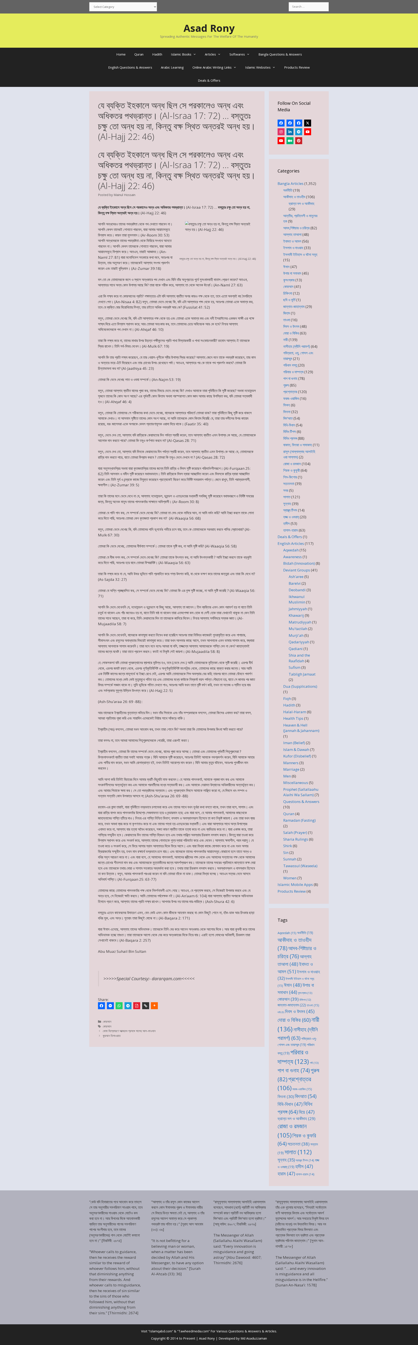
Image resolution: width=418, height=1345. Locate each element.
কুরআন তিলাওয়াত (112, 1036)
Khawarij (296, 615)
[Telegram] (128, 1005)
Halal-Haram (294, 711)
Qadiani (296, 648)
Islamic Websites (258, 67)
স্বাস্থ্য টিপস (290, 510)
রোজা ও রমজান (292, 463)
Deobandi (297, 589)
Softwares (237, 54)
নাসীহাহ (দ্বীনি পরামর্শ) (296, 346)
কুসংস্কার (289, 279)
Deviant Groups (296, 570)
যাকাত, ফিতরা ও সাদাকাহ (297, 444)
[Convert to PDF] (136, 1005)
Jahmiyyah (298, 608)
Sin (285, 852)
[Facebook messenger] (110, 1005)
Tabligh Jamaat (302, 674)
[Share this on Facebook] (101, 1005)
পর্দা (314, 1063)
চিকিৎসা (287, 293)
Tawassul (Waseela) (300, 865)
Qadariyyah (299, 641)
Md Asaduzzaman (254, 1338)
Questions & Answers (301, 801)
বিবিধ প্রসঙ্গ (290, 438)
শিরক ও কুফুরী (291, 470)
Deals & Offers (209, 80)
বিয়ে (307, 1112)
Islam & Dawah (296, 749)
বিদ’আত (288, 418)
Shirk (287, 845)
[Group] (298, 123)
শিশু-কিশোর (290, 477)
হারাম (286, 1173)
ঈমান (286, 266)
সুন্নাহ (287, 503)
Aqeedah (291, 550)
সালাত (286, 496)
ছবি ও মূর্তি (289, 299)
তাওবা (286, 319)
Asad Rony (209, 28)
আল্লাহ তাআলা (292, 234)
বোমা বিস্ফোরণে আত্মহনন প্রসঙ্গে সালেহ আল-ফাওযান (129, 1031)
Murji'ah (296, 635)
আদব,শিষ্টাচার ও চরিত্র (296, 227)
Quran (138, 54)
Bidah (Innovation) (299, 563)
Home (121, 54)
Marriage (291, 769)
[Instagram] (281, 131)
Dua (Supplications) (300, 686)
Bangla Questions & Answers (280, 54)
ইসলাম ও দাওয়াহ (293, 247)
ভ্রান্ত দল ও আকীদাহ (301, 203)
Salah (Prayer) (295, 832)
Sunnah (289, 859)
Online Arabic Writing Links (212, 67)
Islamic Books (181, 54)
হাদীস (286, 523)
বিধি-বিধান (289, 424)
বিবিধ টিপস (289, 431)
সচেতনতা (288, 483)
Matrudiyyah (300, 622)
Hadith (157, 54)
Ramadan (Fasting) (299, 820)
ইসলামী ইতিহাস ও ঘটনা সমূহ (300, 254)
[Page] (290, 123)
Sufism (294, 667)
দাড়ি (281, 1012)
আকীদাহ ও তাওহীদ (294, 196)
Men (287, 776)
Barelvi (295, 583)
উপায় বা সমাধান (292, 273)
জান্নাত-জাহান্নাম (294, 306)
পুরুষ (286, 385)
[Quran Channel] (281, 140)
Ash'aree (296, 576)
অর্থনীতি (287, 190)
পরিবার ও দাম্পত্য (293, 371)
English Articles (291, 543)
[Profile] (281, 123)
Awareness (292, 556)
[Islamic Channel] (307, 131)
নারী (285, 339)
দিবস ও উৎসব (291, 326)
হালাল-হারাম (290, 530)
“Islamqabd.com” (160, 1331)
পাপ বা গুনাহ (290, 378)
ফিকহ (286, 404)
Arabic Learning (172, 67)
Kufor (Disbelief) (297, 756)
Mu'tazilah (298, 628)
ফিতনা (286, 411)
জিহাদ (286, 313)
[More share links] (154, 1005)
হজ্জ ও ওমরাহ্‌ (291, 516)
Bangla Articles (290, 183)
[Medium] (290, 140)
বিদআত (306, 1096)
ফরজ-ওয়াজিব (291, 398)
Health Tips (293, 718)
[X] (307, 123)
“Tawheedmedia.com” (193, 1331)
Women (290, 877)
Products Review (297, 67)
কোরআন (107, 1021)
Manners (290, 762)
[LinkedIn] (290, 131)
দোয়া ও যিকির (291, 333)
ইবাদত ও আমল (292, 241)
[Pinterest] (298, 140)
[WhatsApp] (119, 1005)
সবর (285, 490)
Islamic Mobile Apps (295, 884)
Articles (210, 54)
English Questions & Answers (130, 67)
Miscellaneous (295, 782)
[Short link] (145, 1005)
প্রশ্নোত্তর (290, 391)
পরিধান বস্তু (290, 365)
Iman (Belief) (294, 742)
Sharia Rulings (295, 839)
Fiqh (287, 698)
